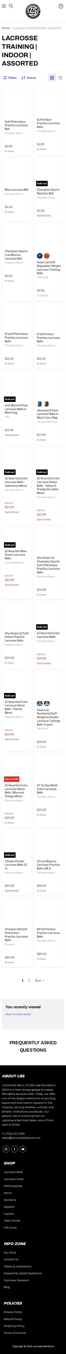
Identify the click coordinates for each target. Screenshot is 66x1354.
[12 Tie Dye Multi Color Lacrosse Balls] (49, 769)
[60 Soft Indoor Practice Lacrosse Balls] (49, 913)
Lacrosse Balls (13, 1172)
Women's (10, 1200)
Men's (8, 1193)
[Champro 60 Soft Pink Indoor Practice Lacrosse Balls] (17, 913)
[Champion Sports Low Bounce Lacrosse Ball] (17, 236)
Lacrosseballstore (14, 562)
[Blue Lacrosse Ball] (17, 173)
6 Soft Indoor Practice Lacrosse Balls (48, 337)
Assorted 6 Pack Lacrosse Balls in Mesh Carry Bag (47, 414)
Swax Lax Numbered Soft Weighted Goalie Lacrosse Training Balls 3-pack (48, 717)
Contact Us (11, 1259)
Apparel (9, 1206)
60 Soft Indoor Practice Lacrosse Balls (48, 933)
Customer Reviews (16, 1280)
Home (6, 28)
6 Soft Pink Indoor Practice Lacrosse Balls (16, 337)
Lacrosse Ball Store (47, 421)
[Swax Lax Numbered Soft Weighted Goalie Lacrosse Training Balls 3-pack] (49, 685)
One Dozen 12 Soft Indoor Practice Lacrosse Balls (17, 637)
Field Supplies (13, 1186)
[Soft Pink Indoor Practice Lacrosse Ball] (17, 104)
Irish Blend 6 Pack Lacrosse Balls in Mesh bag (16, 409)
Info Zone (10, 1227)
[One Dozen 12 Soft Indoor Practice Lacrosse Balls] (17, 617)
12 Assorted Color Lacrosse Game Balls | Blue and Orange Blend (16, 791)
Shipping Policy (14, 1326)
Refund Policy (13, 1319)
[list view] (60, 78)
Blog (7, 1287)
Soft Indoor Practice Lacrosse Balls (48, 123)
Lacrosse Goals (14, 1179)
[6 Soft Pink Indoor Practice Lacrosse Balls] (17, 318)
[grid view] (52, 78)
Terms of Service (15, 1333)
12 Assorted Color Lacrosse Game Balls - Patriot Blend (16, 707)
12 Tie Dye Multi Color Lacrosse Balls (47, 789)
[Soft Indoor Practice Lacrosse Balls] (49, 103)
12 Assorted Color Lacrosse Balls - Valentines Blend (16, 482)
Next (38, 980)
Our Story (10, 1252)
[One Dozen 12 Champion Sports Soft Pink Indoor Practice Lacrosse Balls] (49, 541)
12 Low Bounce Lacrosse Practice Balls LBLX (48, 865)
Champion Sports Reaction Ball (48, 191)
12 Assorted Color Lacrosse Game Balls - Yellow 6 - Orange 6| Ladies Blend (48, 486)
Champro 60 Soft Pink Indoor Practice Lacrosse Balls (16, 935)
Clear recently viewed (18, 1014)
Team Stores (12, 1220)
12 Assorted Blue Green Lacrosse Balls (16, 554)
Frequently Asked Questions (23, 1273)
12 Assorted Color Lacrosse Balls (48, 634)
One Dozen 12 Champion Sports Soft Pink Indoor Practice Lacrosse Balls (48, 565)
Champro (9, 944)
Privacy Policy (13, 1312)
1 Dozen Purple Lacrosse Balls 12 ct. (16, 865)
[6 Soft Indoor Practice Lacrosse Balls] (49, 318)
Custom (9, 1213)
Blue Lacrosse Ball (16, 189)
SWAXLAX (42, 277)
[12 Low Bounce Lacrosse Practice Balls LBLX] (49, 845)
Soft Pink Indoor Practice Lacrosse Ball (16, 125)
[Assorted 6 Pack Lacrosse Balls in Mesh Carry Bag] (49, 386)
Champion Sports (14, 133)
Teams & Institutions (17, 1266)
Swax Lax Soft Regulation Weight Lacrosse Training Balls (49, 268)
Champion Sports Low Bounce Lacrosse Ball (16, 255)
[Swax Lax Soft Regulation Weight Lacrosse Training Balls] (49, 238)
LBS (7, 416)
